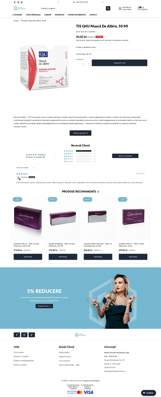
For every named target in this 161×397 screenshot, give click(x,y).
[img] (22, 174)
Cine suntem (19, 352)
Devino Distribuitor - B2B (69, 365)
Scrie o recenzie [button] (125, 156)
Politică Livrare (65, 356)
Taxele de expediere (93, 40)
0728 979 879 (109, 367)
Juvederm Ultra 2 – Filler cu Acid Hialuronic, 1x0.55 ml (26, 245)
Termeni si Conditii (21, 356)
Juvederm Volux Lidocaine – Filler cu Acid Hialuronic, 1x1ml (98, 245)
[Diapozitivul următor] (102, 2)
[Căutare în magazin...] (108, 8)
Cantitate (80, 59)
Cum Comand (64, 361)
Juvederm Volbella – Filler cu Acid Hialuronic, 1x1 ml (62, 245)
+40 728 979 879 (82, 2)
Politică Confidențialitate (24, 360)
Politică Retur (64, 352)
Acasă (16, 21)
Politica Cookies (20, 365)
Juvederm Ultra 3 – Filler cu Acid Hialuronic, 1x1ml (131, 245)
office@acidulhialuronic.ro (114, 371)
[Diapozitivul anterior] (58, 2)
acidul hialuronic (76, 380)
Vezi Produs (28, 257)
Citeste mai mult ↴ (80, 133)
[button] (142, 8)
